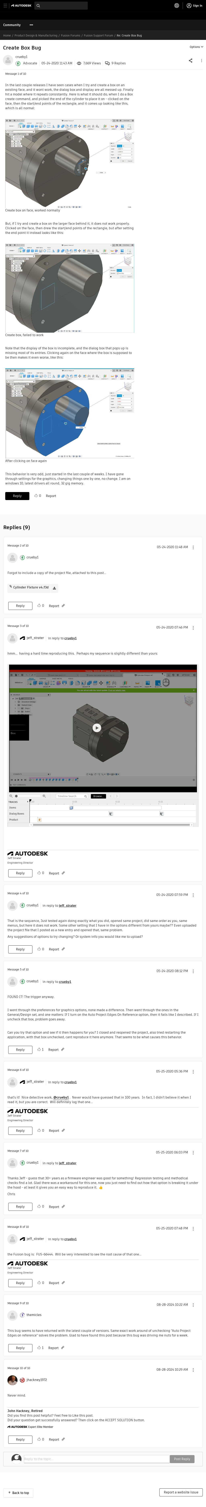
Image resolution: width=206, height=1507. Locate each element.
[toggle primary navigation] (7, 5)
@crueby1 (61, 1097)
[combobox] (61, 6)
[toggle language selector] (177, 5)
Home (7, 35)
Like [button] (36, 495)
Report (51, 496)
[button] (201, 60)
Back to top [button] (20, 1493)
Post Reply (182, 1459)
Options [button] (195, 47)
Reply (17, 496)
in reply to (62, 638)
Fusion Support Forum (98, 35)
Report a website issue (181, 1492)
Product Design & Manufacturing (35, 35)
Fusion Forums (70, 35)
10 (21, 1368)
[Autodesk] (21, 5)
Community (12, 25)
